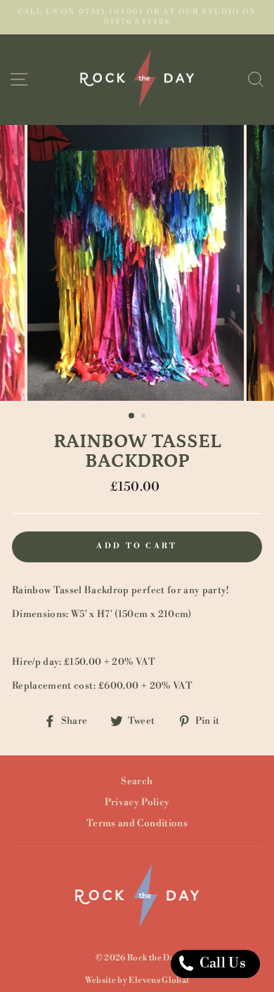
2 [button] (144, 417)
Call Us (221, 963)
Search (136, 781)
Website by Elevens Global (137, 980)
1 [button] (132, 416)
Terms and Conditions (137, 823)
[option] (137, 17)
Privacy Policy (137, 802)
